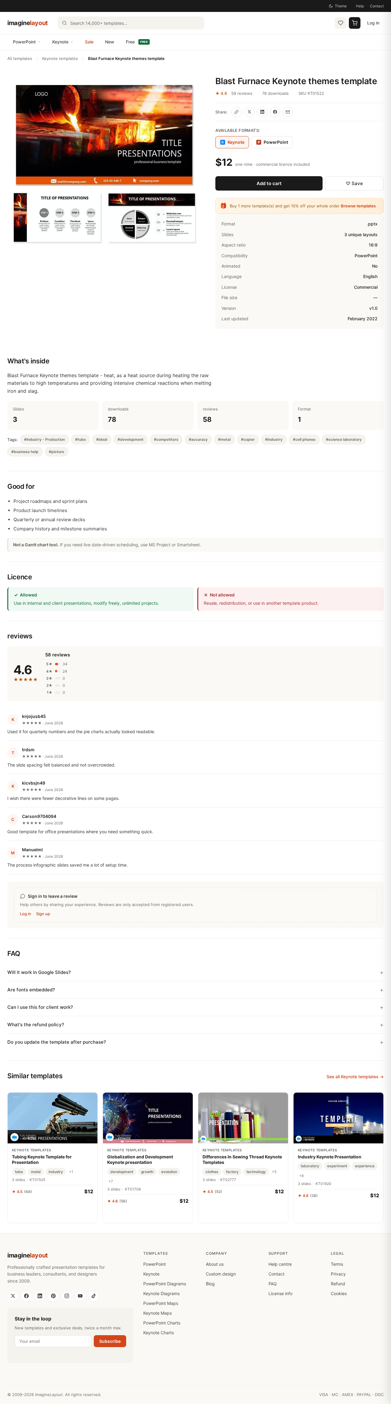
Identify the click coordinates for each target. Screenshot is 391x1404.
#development (131, 439)
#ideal (101, 439)
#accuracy (198, 439)
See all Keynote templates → (355, 1076)
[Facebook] (26, 1296)
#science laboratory (344, 439)
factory (232, 1171)
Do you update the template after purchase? (56, 1042)
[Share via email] (288, 112)
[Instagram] (66, 1296)
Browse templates (358, 205)
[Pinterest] (53, 1296)
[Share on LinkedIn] (262, 112)
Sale (89, 41)
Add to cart (269, 183)
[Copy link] (236, 112)
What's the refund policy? (35, 1024)
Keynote (60, 41)
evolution (169, 1171)
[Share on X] (249, 112)
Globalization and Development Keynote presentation (140, 1159)
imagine (27, 23)
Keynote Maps (157, 1313)
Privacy (338, 1273)
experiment (337, 1166)
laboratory (310, 1166)
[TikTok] (93, 1296)
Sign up (43, 913)
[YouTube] (80, 1296)
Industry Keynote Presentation (329, 1156)
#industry (274, 439)
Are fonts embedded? (31, 990)
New (109, 41)
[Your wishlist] (340, 23)
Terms (337, 1264)
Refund (338, 1283)
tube (19, 1171)
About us (215, 1264)
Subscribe (110, 1341)
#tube (80, 439)
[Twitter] (12, 1296)
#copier (248, 439)
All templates (19, 58)
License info (280, 1293)
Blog (210, 1283)
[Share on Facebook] (275, 112)
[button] (104, 162)
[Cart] (354, 23)
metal (36, 1171)
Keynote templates (60, 58)
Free (137, 41)
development (121, 1171)
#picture (56, 451)
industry (56, 1171)
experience (365, 1166)
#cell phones (304, 439)
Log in (373, 22)
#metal (224, 439)
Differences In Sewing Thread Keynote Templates (242, 1159)
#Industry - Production (44, 439)
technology (256, 1171)
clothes (212, 1171)
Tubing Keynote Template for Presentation (42, 1159)
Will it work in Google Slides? (39, 972)
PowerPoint (24, 41)
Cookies (339, 1293)
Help (360, 6)
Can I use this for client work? (40, 1007)
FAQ (273, 1283)
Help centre (280, 1264)
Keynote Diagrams (161, 1293)
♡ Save (354, 183)
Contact (377, 6)
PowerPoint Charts (161, 1322)
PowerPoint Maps (160, 1303)
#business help (24, 451)
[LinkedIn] (39, 1296)
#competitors (166, 439)
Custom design (221, 1273)
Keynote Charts (158, 1332)
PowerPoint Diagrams (164, 1283)
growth (147, 1171)
